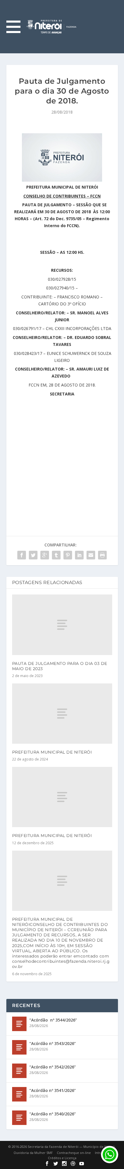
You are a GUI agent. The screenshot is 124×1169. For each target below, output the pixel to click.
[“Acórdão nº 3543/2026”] (19, 1047)
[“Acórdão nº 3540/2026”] (19, 1117)
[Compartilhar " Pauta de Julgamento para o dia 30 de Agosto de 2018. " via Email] (91, 555)
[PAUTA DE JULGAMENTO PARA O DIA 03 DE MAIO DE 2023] (62, 624)
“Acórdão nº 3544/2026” (53, 1020)
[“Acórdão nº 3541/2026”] (19, 1094)
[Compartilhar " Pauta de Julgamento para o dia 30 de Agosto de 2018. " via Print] (102, 555)
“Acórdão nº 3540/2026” (52, 1114)
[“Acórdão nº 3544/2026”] (19, 1024)
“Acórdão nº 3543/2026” (52, 1043)
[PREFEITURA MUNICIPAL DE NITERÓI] (62, 713)
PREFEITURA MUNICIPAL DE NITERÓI (52, 752)
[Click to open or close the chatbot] (109, 1154)
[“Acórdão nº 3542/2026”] (19, 1071)
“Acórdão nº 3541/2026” (52, 1090)
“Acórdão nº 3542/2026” (52, 1067)
